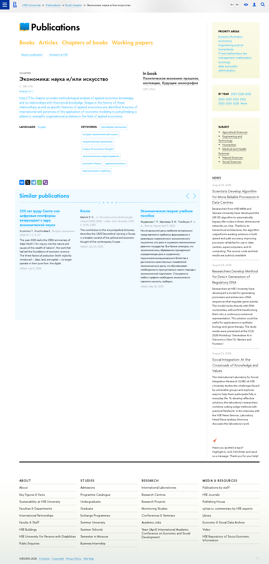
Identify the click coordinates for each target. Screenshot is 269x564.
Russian (42, 127)
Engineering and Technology (230, 138)
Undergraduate (90, 502)
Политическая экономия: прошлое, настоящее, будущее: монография (171, 80)
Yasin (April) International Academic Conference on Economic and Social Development (166, 533)
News (216, 178)
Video (206, 529)
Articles (48, 42)
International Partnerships (36, 515)
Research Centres (153, 495)
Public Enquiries (29, 543)
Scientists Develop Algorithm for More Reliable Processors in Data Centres (235, 197)
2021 (243, 99)
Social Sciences (231, 162)
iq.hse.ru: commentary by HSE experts (227, 508)
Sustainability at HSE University (39, 502)
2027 (234, 94)
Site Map (88, 558)
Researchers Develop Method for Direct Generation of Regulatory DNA (235, 277)
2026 (241, 94)
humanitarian (226, 49)
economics (225, 41)
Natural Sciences (232, 157)
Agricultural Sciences (234, 132)
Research (150, 481)
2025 (248, 94)
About (25, 481)
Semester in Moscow (94, 536)
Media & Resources (220, 481)
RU (232, 4)
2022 (236, 99)
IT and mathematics (230, 53)
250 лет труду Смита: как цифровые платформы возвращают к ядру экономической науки (40, 218)
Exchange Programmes (95, 515)
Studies (87, 481)
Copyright (58, 558)
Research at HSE (59, 54)
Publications (55, 27)
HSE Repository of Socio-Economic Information (226, 538)
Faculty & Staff (29, 522)
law (245, 53)
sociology (224, 62)
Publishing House (214, 502)
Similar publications (44, 195)
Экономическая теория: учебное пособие (167, 213)
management (226, 57)
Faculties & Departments (35, 508)
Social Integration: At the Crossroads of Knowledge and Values (235, 365)
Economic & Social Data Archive (224, 522)
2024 (221, 99)
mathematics (243, 57)
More (244, 103)
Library (207, 515)
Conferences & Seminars (158, 515)
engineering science (230, 45)
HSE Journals (211, 495)
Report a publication (32, 54)
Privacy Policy (73, 558)
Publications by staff (216, 487)
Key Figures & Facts (32, 495)
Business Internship (92, 543)
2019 (229, 103)
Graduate (86, 508)
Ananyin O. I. (26, 91)
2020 (221, 103)
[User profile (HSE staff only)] (254, 4)
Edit (258, 557)
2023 (229, 99)
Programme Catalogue (95, 495)
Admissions (87, 487)
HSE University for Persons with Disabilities (47, 536)
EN (237, 4)
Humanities (229, 145)
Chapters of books (85, 42)
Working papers (132, 42)
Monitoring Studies (154, 508)
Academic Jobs (151, 522)
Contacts (44, 558)
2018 (236, 103)
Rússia (85, 211)
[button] (99, 202)
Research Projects (153, 502)
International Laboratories (159, 487)
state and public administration (228, 68)
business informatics (230, 36)
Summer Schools (91, 529)
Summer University (92, 522)
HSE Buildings (28, 529)
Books (26, 42)
